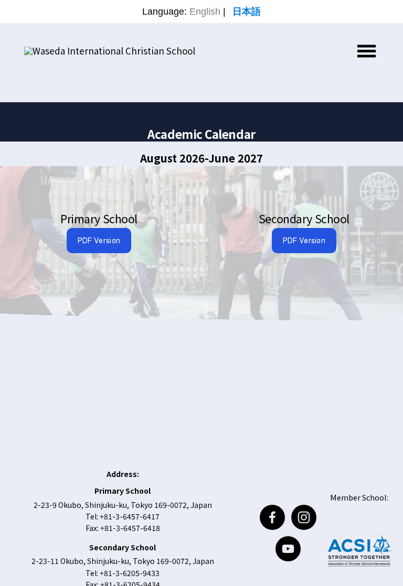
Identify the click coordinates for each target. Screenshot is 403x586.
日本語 (246, 11)
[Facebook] (272, 517)
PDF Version (99, 240)
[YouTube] (288, 548)
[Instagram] (303, 517)
